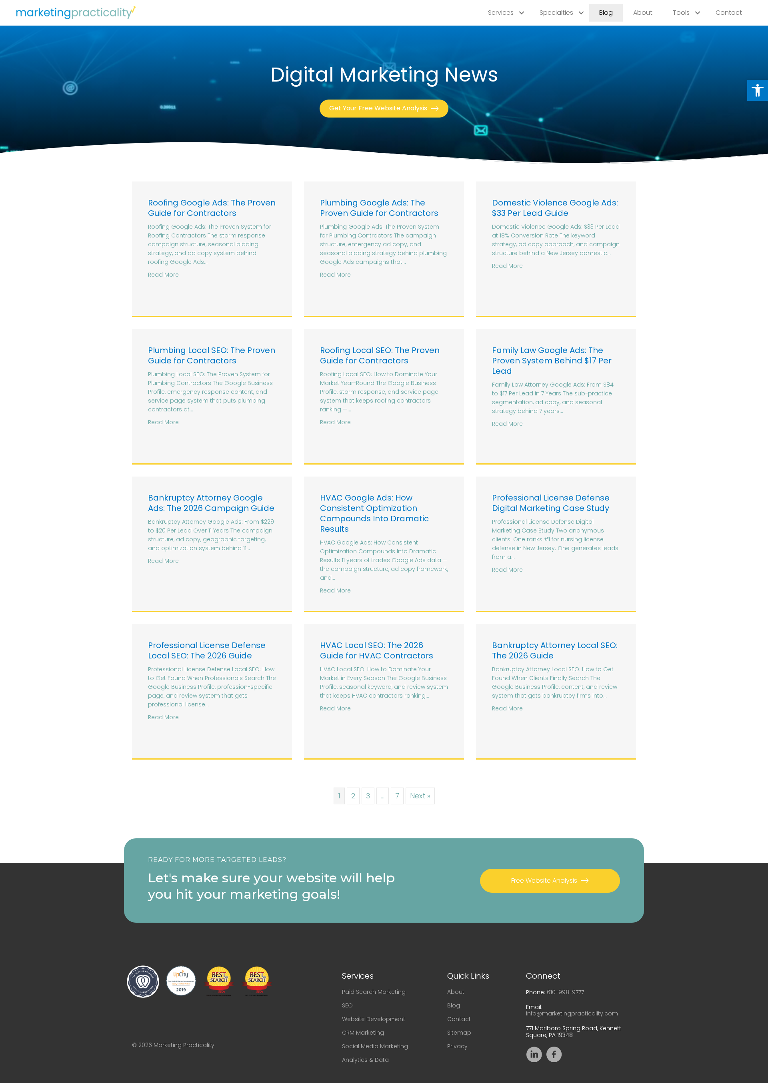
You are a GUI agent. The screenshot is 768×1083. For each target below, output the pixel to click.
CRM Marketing (363, 1033)
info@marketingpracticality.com (572, 1013)
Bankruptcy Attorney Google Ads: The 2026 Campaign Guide (211, 503)
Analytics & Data (365, 1060)
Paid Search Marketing (374, 992)
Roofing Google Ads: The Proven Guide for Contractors (212, 208)
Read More (163, 274)
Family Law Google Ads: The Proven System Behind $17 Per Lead (552, 361)
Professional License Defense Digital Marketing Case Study (551, 503)
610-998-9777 (565, 992)
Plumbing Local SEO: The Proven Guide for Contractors (211, 355)
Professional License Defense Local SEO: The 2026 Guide (207, 650)
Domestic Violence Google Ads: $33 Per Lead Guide (555, 208)
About (642, 12)
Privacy (457, 1046)
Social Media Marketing (375, 1046)
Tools (681, 12)
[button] (757, 90)
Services (501, 12)
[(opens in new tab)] (143, 981)
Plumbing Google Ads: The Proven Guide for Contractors (379, 208)
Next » (420, 796)
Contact (729, 12)
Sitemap (459, 1033)
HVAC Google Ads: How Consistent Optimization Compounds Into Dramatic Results (374, 513)
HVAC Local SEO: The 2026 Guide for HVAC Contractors (376, 650)
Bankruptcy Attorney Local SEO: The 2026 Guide (555, 650)
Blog (606, 12)
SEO (347, 1005)
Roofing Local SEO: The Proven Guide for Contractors (380, 355)
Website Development (373, 1019)
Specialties (556, 12)
